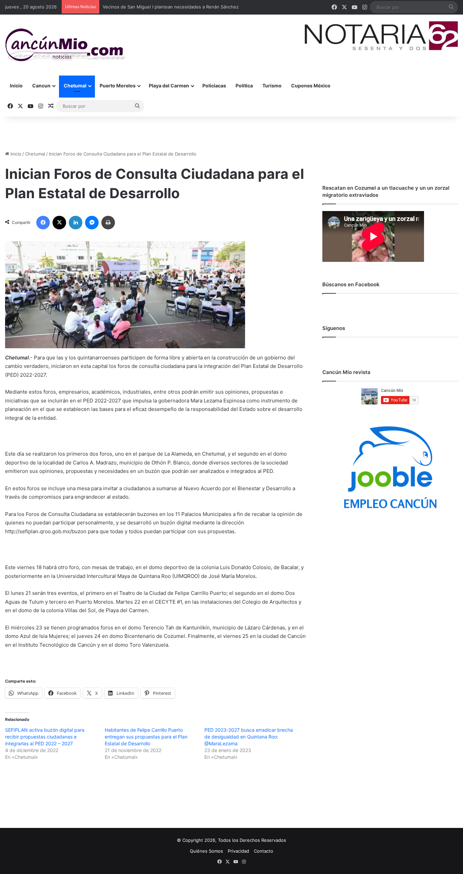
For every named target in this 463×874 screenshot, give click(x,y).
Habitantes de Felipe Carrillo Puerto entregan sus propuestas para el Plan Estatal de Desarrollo (146, 736)
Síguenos (333, 328)
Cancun (41, 85)
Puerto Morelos (118, 85)
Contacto (263, 851)
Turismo (272, 85)
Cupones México (310, 85)
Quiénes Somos (206, 851)
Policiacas (214, 85)
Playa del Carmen (169, 85)
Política (244, 85)
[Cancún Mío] (65, 45)
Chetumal (75, 85)
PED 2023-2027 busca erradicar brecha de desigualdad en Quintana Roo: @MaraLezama (248, 736)
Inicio (16, 85)
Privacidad (238, 851)
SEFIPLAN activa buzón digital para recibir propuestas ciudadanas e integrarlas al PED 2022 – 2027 (44, 736)
